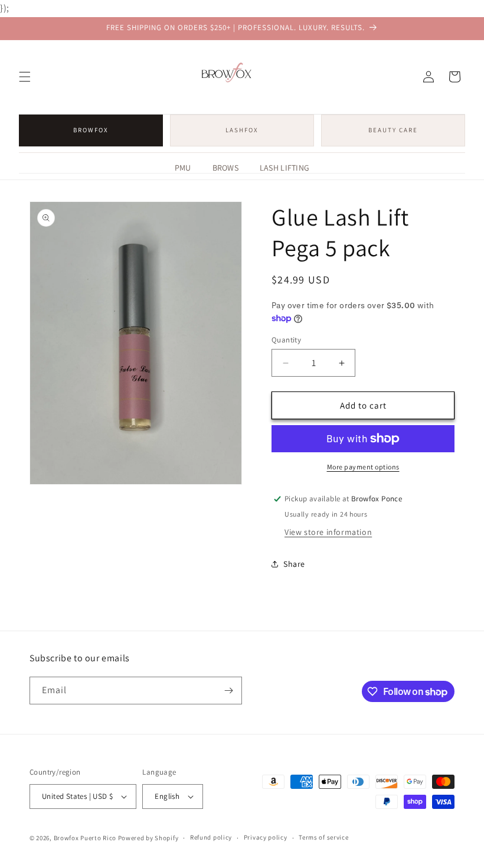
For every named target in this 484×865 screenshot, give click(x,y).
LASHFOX (242, 130)
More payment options (363, 466)
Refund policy (211, 837)
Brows (225, 167)
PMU (183, 167)
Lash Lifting (284, 167)
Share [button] (294, 564)
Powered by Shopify (148, 838)
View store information (328, 532)
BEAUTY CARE (393, 130)
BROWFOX (91, 130)
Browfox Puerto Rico (85, 838)
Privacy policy (265, 837)
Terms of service (323, 837)
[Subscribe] (228, 690)
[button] (25, 77)
